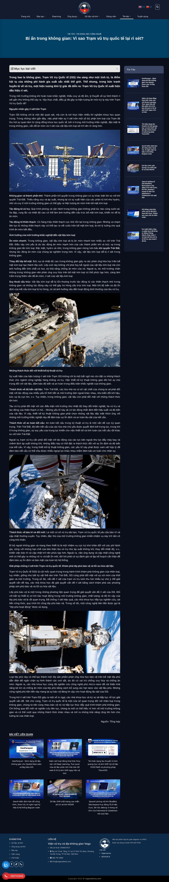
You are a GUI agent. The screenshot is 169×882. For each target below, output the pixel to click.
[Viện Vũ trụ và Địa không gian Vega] (84, 8)
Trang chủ (25, 16)
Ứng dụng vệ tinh (18, 847)
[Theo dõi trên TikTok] (16, 864)
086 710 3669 (57, 858)
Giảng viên (111, 16)
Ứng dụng (72, 16)
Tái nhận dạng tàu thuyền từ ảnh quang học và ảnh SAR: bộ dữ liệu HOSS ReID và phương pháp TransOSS (149, 129)
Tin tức (126, 16)
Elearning (56, 16)
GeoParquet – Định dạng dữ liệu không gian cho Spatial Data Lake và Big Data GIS (149, 82)
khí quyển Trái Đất (109, 248)
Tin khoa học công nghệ (89, 34)
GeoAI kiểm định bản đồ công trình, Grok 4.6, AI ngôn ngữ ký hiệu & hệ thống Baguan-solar (149, 150)
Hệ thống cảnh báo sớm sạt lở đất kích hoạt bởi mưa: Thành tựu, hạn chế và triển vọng (150, 213)
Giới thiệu (15, 858)
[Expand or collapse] (117, 69)
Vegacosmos (106, 853)
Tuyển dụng (142, 16)
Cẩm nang (15, 854)
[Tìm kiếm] (157, 6)
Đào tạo (40, 16)
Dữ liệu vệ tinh (91, 16)
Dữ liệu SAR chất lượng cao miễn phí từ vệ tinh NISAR (149, 168)
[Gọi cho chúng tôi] (21, 864)
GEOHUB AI (105, 857)
